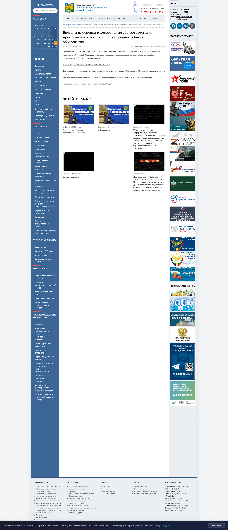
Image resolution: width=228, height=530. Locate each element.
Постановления (41, 137)
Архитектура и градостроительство (48, 508)
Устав (37, 133)
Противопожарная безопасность (145, 491)
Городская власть (44, 240)
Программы (39, 145)
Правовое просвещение (156, 47)
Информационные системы (143, 489)
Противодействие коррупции (44, 316)
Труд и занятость (71, 177)
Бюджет (38, 186)
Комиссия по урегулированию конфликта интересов (44, 387)
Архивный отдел (42, 517)
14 (49, 39)
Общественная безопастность (46, 494)
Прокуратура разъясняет (77, 503)
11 (38, 39)
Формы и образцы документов (42, 174)
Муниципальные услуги (76, 496)
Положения (39, 149)
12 (41, 39)
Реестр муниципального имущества (41, 224)
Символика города (107, 489)
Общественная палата (43, 491)
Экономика (39, 81)
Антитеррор (40, 268)
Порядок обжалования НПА (45, 181)
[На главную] (92, 8)
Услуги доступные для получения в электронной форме (88, 494)
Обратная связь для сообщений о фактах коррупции (44, 397)
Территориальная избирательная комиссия (51, 487)
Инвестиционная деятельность (46, 496)
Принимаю (216, 526)
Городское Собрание (43, 251)
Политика (38, 69)
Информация (119, 18)
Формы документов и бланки (44, 358)
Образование (40, 85)
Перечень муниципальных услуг (79, 498)
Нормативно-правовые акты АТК (44, 277)
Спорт (37, 97)
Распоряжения (41, 141)
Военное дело (41, 119)
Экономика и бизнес (43, 513)
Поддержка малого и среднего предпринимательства (44, 204)
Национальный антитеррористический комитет (45, 305)
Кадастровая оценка (44, 197)
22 (52, 43)
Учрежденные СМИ (140, 487)
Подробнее (167, 526)
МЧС (36, 105)
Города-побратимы (108, 494)
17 (34, 43)
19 (41, 43)
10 (34, 39)
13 (45, 39)
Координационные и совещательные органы (84, 508)
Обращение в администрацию (79, 487)
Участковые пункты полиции (78, 506)
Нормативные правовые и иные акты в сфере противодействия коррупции (44, 334)
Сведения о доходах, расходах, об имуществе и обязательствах (44, 367)
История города (106, 487)
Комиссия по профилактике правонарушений (51, 503)
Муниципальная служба (41, 161)
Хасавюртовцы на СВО (44, 115)
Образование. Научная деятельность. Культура (74, 131)
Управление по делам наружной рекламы (50, 510)
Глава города (40, 247)
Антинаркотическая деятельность (47, 501)
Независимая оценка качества (44, 192)
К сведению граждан (44, 298)
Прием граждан (74, 491)
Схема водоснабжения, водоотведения (45, 231)
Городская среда (138, 18)
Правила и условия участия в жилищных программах (87, 501)
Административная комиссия (46, 498)
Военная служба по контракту (43, 110)
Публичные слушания (76, 513)
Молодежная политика (45, 77)
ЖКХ (36, 101)
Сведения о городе (108, 491)
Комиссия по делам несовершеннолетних (50, 506)
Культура (38, 93)
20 (45, 43)
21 (49, 43)
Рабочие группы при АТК (43, 293)
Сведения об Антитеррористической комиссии (45, 285)
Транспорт (39, 515)
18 (38, 43)
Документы (40, 126)
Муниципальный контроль (41, 168)
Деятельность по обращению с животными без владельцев (56, 520)
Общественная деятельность (46, 489)
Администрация (41, 255)
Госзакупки (39, 217)
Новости (38, 58)
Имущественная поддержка (41, 211)
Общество (39, 66)
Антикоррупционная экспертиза (43, 344)
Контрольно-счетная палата (44, 260)
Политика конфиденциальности (145, 494)
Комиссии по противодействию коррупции (42, 378)
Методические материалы (41, 351)
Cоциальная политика (44, 73)
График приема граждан (77, 489)
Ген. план (154, 18)
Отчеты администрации (41, 154)
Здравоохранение (42, 89)
